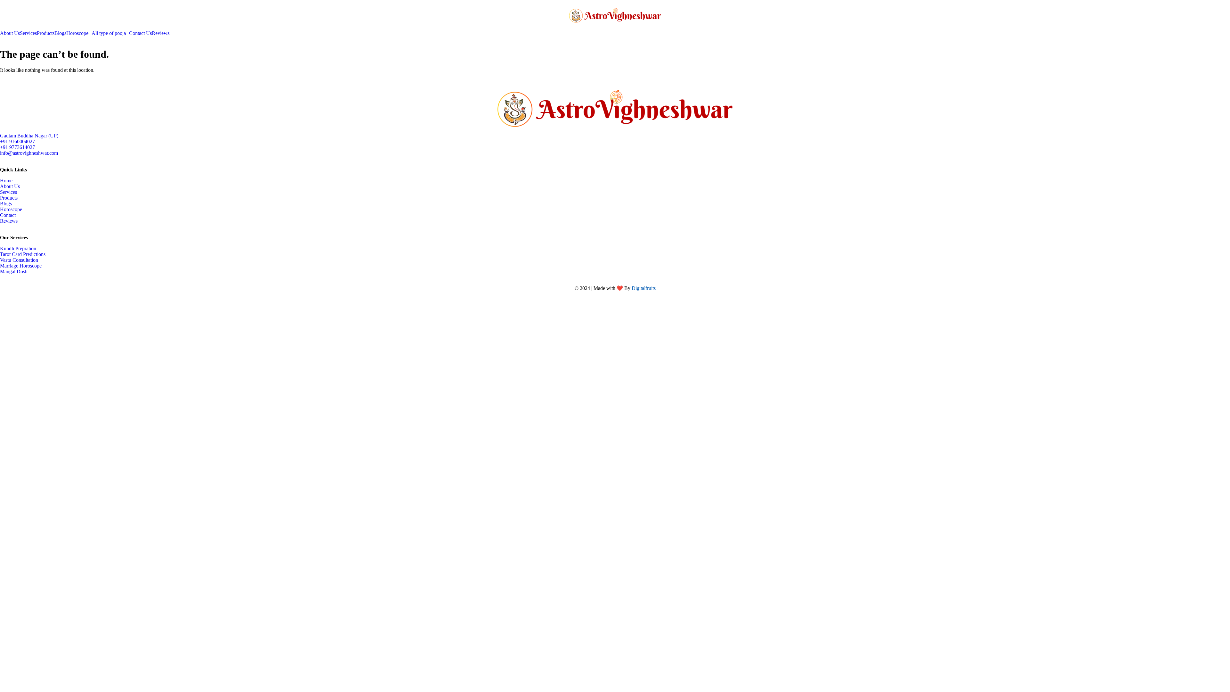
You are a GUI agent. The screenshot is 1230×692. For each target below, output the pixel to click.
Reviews (160, 33)
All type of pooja (109, 33)
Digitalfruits (644, 288)
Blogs (60, 33)
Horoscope (77, 33)
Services (28, 33)
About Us (10, 33)
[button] (79, 33)
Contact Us (140, 33)
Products (45, 33)
